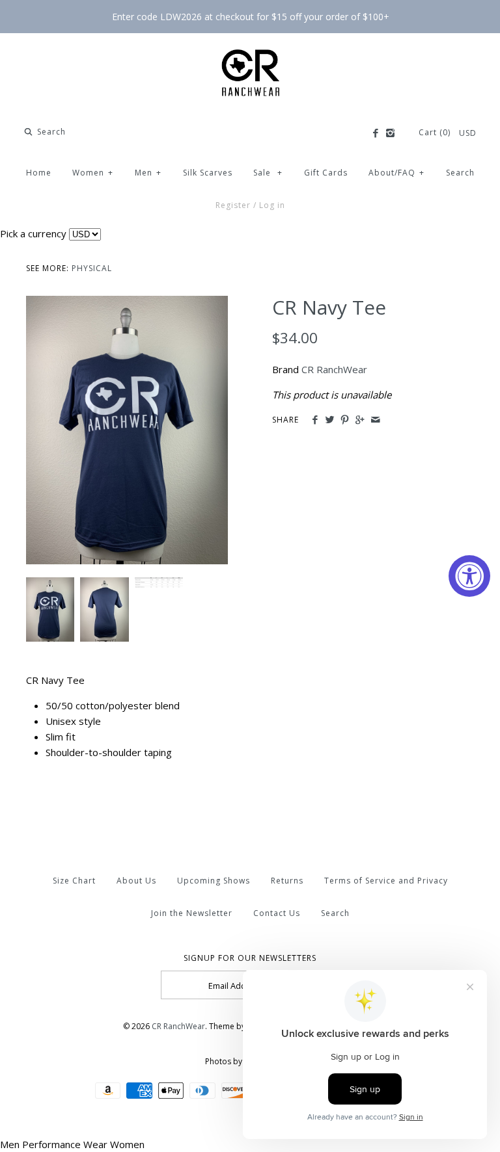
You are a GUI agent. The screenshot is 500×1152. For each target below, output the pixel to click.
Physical (92, 268)
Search (460, 172)
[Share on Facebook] (314, 419)
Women (92, 172)
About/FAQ (396, 172)
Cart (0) (436, 132)
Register (233, 205)
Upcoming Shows (213, 880)
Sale (268, 172)
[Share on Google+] (360, 419)
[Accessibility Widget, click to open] (469, 576)
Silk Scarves (207, 172)
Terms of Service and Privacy (386, 880)
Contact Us (276, 913)
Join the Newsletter (191, 913)
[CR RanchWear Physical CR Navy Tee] (127, 303)
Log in (272, 205)
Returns (287, 880)
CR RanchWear (334, 369)
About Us (136, 880)
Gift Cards (326, 172)
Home (38, 172)
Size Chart (74, 880)
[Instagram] (390, 133)
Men (148, 172)
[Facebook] (374, 133)
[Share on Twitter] (330, 419)
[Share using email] (375, 419)
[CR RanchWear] (250, 53)
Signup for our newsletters (250, 958)
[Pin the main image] (345, 419)
